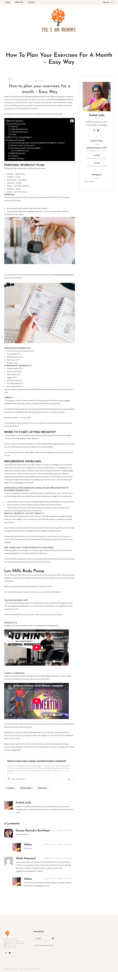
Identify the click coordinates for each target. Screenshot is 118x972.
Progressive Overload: (16, 140)
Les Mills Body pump (22, 151)
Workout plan (26, 788)
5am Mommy (32, 969)
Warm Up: (14, 127)
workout (10, 788)
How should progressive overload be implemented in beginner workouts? (38, 143)
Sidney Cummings (17, 158)
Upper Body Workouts (19, 129)
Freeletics (14, 156)
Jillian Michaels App (18, 153)
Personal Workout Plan (16, 124)
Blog (41, 81)
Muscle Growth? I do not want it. (23, 145)
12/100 (97, 155)
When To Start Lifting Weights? (19, 137)
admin (28, 844)
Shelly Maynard (25, 858)
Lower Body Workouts (19, 132)
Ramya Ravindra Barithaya (33, 830)
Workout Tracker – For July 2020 (17, 417)
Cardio (13, 134)
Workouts (42, 788)
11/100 (97, 163)
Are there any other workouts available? (26, 148)
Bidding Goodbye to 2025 (96, 148)
